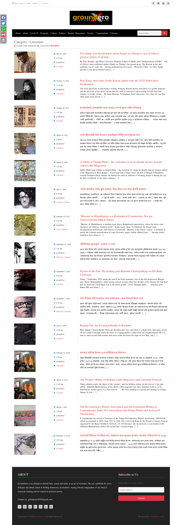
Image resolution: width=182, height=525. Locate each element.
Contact (45, 3)
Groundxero (39, 516)
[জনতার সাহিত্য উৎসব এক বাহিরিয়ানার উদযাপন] (25, 361)
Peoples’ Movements (76, 33)
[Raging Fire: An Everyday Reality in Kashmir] (25, 333)
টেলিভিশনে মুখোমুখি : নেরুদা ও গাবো (97, 244)
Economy (44, 33)
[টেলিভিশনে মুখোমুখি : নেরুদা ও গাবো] (25, 252)
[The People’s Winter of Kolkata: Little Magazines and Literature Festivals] (25, 388)
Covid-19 (34, 33)
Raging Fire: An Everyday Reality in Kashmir (105, 325)
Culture (54, 33)
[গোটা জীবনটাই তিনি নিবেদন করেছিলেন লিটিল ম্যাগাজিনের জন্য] (25, 143)
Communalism (102, 33)
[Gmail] (3, 34)
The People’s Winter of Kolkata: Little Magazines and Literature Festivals (121, 379)
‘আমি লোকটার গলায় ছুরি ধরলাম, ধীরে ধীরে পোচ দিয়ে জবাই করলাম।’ (114, 189)
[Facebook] (3, 17)
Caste (58, 229)
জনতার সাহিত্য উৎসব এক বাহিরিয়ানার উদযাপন (103, 352)
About (35, 3)
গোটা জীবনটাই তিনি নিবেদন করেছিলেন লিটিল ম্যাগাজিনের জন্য (110, 135)
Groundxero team (157, 516)
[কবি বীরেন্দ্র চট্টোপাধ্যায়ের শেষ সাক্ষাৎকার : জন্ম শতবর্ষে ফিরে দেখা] (25, 306)
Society (90, 33)
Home (17, 33)
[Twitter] (3, 23)
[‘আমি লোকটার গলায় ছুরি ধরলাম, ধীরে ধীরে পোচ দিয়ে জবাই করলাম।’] (25, 197)
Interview (59, 257)
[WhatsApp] (3, 29)
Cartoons (114, 33)
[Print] (3, 40)
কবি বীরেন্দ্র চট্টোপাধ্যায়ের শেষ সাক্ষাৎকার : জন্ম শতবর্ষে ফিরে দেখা (111, 298)
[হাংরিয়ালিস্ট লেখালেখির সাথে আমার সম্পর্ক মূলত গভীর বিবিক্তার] (25, 116)
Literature (59, 66)
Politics (62, 33)
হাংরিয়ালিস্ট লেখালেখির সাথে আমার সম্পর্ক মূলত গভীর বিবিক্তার (110, 107)
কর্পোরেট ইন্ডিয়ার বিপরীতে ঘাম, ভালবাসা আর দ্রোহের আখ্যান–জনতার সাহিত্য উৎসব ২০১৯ (123, 435)
